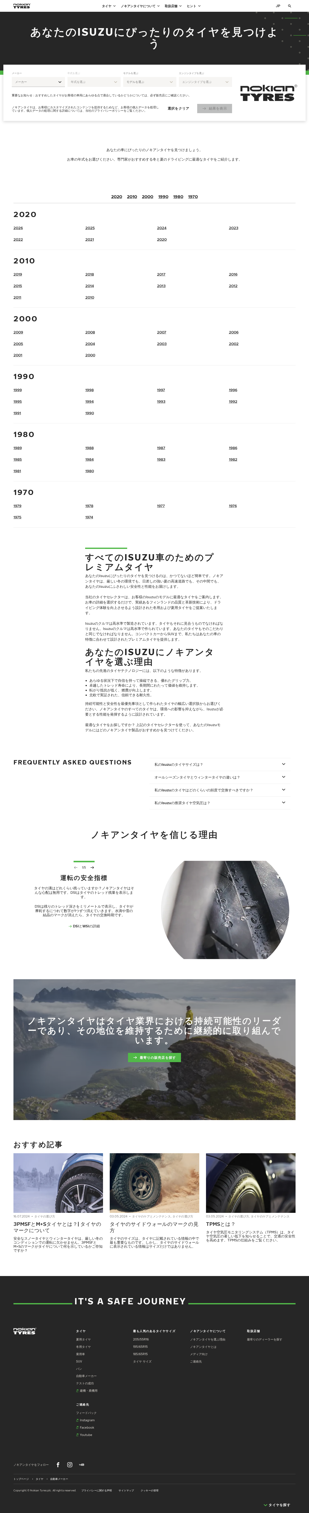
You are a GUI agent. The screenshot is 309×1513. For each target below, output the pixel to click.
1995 (17, 401)
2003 (162, 344)
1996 (233, 390)
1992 (233, 401)
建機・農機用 (89, 1390)
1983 (161, 459)
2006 (234, 332)
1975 (17, 517)
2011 (17, 297)
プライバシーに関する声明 (96, 1490)
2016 (233, 274)
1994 (89, 401)
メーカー (17, 73)
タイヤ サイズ (142, 1361)
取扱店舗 (171, 6)
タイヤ (106, 6)
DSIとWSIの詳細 (86, 926)
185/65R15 (140, 1354)
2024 (161, 228)
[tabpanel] (122, 92)
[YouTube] (81, 1465)
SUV (79, 1361)
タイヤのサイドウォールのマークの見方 (154, 1227)
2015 (17, 286)
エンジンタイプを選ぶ (191, 73)
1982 (233, 459)
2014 (89, 286)
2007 (161, 332)
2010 (132, 196)
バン (79, 1368)
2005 (18, 344)
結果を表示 (218, 108)
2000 (147, 196)
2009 (18, 332)
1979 (17, 506)
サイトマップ (126, 1490)
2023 (233, 228)
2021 (89, 239)
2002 (234, 344)
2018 (89, 274)
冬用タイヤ (83, 1346)
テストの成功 (85, 1383)
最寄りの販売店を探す (158, 1057)
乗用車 (80, 1354)
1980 (178, 196)
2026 (18, 228)
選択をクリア (179, 108)
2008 (90, 332)
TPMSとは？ (221, 1224)
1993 (161, 401)
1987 (161, 448)
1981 (17, 471)
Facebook (87, 1427)
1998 (89, 390)
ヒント (191, 6)
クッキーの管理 (149, 1490)
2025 (90, 228)
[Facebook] (58, 1465)
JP (278, 6)
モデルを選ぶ (130, 73)
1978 (89, 506)
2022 (18, 239)
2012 (233, 286)
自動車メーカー (86, 1376)
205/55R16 (141, 1339)
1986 (233, 448)
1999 (17, 390)
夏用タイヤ (83, 1339)
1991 (17, 413)
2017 (161, 274)
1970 (193, 196)
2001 (17, 355)
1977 (161, 506)
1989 (17, 448)
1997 (161, 390)
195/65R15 (140, 1346)
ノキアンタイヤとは (203, 1346)
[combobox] (38, 82)
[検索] (290, 6)
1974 (89, 517)
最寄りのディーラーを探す (264, 1339)
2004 (90, 344)
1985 (17, 459)
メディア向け (199, 1354)
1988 (89, 448)
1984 (89, 459)
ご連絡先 (196, 1361)
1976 (233, 506)
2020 (116, 196)
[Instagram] (70, 1465)
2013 (161, 286)
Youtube (86, 1435)
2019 (17, 274)
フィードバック (86, 1413)
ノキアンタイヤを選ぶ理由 (207, 1339)
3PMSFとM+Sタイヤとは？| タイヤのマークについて (57, 1227)
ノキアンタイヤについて (138, 6)
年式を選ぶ (73, 73)
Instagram (87, 1420)
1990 (163, 196)
